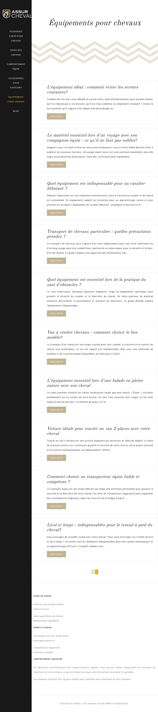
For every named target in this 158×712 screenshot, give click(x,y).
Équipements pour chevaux (16, 99)
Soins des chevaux (16, 52)
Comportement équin (16, 66)
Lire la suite (56, 116)
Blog (16, 111)
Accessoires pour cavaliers (16, 83)
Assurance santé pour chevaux (16, 36)
